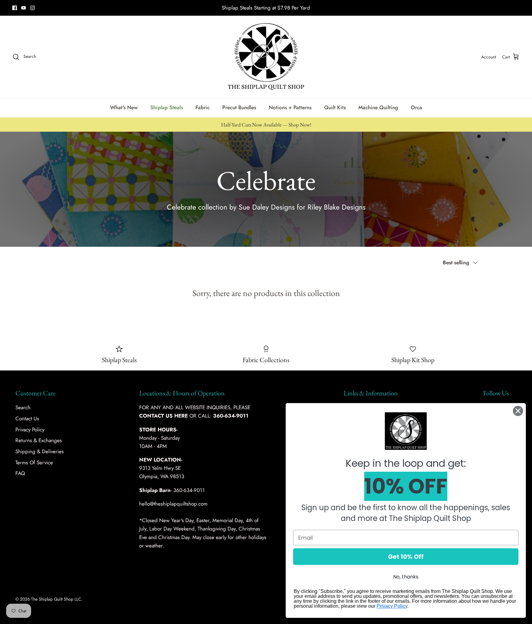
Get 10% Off (406, 556)
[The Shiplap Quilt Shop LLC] (266, 57)
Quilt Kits (335, 107)
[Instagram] (32, 8)
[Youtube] (23, 8)
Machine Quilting (378, 107)
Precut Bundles (239, 107)
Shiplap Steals (166, 107)
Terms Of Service (34, 462)
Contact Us (27, 418)
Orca (416, 107)
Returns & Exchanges (38, 440)
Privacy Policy (29, 429)
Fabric (202, 107)
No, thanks (405, 576)
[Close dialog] (518, 411)
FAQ (20, 473)
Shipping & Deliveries (39, 451)
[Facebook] (14, 8)
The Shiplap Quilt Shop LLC (56, 599)
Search (22, 407)
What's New (124, 107)
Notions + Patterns (290, 107)
